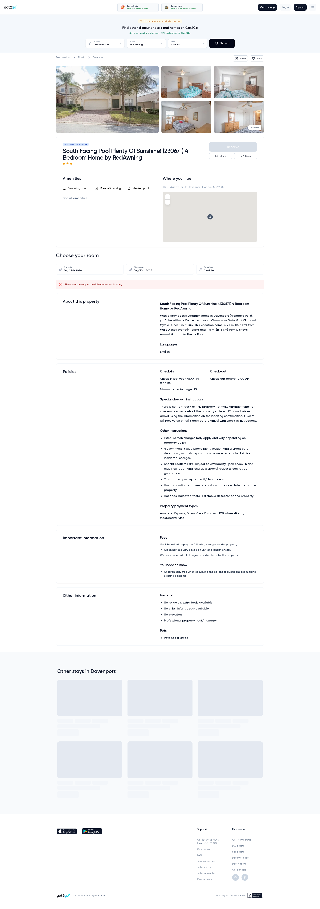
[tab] (138, 7)
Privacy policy (204, 879)
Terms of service (206, 861)
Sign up (300, 7)
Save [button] (259, 58)
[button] (312, 7)
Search (224, 43)
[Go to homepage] (10, 7)
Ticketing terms (205, 867)
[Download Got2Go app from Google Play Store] (92, 831)
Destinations (239, 863)
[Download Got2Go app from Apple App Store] (67, 831)
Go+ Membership (241, 839)
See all (75, 198)
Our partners (239, 869)
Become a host (241, 857)
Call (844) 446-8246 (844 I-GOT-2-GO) (208, 841)
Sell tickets (238, 851)
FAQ (199, 855)
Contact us (203, 849)
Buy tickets (238, 845)
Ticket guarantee (206, 873)
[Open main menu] (312, 7)
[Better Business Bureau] (255, 895)
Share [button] (243, 58)
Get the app (267, 7)
